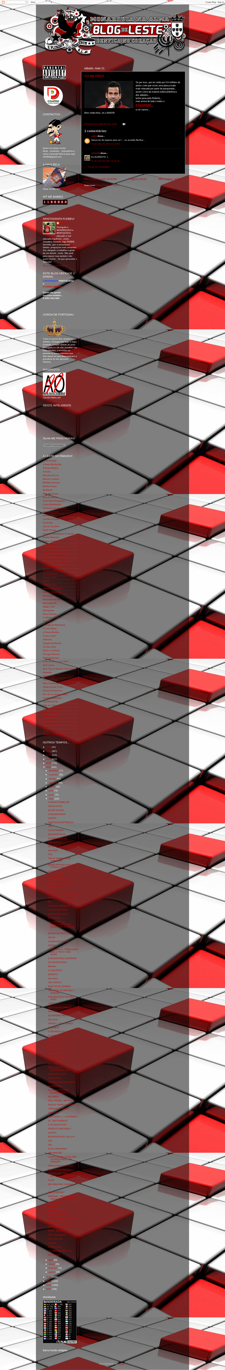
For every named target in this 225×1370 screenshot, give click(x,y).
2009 (49, 1281)
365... (51, 1145)
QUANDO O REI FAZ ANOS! (61, 1082)
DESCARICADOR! (57, 834)
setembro (53, 783)
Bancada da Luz (51, 475)
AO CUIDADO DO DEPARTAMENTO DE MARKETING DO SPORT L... (61, 926)
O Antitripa (48, 621)
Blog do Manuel (50, 497)
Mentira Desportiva (52, 592)
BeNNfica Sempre (51, 483)
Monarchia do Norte (52, 599)
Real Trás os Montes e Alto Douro (59, 669)
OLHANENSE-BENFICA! (60, 1251)
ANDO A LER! (54, 1247)
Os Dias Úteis (49, 647)
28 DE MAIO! (54, 846)
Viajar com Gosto (51, 712)
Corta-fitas (48, 523)
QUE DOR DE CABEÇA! (59, 1007)
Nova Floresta (49, 614)
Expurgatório (49, 545)
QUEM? (52, 945)
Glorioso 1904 (49, 577)
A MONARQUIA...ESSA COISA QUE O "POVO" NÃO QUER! (62, 951)
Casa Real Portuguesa (54, 501)
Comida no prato (51, 519)
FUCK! (51, 1180)
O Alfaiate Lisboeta (52, 617)
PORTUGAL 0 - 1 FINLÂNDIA (62, 1117)
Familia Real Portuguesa (55, 552)
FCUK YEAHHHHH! (57, 1149)
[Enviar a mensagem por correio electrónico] (123, 124)
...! (49, 1188)
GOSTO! (52, 1133)
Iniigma (46, 581)
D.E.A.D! (52, 1243)
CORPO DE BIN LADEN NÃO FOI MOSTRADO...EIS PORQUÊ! (62, 1159)
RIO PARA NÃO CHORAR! (60, 1184)
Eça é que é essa (51, 548)
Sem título (53, 850)
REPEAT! (52, 890)
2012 (49, 763)
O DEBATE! (53, 1027)
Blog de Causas (50, 493)
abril (51, 1260)
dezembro (54, 771)
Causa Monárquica (52, 504)
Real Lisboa (48, 665)
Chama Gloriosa (51, 512)
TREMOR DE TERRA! (58, 1109)
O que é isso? (49, 636)
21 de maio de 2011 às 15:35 (105, 161)
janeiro (52, 1272)
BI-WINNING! (54, 918)
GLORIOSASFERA (52, 570)
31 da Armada (49, 461)
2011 (48, 767)
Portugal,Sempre (51, 658)
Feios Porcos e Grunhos (54, 556)
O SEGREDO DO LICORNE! (61, 1031)
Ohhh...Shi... (54, 1113)
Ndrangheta (48, 610)
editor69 (95, 153)
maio (51, 799)
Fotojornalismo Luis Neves (56, 563)
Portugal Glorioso (51, 654)
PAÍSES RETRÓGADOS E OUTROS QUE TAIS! (60, 866)
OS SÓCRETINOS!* (57, 962)
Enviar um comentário (98, 167)
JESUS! (51, 937)
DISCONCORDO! (56, 1039)
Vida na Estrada (50, 716)
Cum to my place (51, 526)
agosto (52, 787)
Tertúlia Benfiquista (52, 698)
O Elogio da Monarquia (54, 625)
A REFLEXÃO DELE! (58, 914)
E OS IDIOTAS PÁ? (57, 1125)
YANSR (46, 727)
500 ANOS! (53, 1097)
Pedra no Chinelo (51, 650)
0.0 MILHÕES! (94, 76)
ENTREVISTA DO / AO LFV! (61, 1137)
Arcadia (46, 472)
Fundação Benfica (51, 566)
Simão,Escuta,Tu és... (53, 687)
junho (52, 795)
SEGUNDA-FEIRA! (57, 1074)
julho (51, 791)
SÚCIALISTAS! (55, 806)
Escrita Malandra (51, 537)
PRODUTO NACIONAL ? (60, 1129)
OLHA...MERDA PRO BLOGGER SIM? (58, 1091)
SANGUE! (53, 1207)
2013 (49, 759)
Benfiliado (47, 490)
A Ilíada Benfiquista (52, 464)
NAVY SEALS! (55, 1223)
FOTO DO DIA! (55, 1239)
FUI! (50, 854)
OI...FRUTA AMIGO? (58, 1121)
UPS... (51, 826)
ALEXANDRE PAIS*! (57, 1015)
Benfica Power (50, 486)
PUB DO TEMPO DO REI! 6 (61, 1105)
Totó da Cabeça (50, 705)
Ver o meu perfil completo (55, 266)
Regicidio (47, 672)
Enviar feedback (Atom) (107, 185)
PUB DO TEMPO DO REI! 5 (61, 1219)
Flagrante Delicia (51, 559)
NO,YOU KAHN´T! (57, 1047)
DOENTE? (53, 974)
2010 (49, 1277)
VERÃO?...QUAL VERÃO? (60, 1023)
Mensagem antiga (170, 179)
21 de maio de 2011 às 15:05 (105, 144)
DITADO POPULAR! (57, 838)
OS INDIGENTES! (56, 886)
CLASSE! (52, 1035)
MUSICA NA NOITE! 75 (59, 1056)
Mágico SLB (48, 607)
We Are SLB (48, 720)
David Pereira (49, 530)
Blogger (121, 1364)
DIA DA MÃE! (54, 1255)
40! (49, 902)
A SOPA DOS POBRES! (59, 941)
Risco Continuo (50, 680)
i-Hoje (46, 731)
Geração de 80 (50, 574)
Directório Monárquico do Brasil (58, 534)
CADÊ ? (52, 1003)
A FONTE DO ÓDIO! (58, 910)
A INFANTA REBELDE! (59, 802)
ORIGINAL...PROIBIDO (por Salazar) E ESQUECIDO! (61, 1197)
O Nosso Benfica (51, 632)
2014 (49, 755)
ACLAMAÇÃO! (55, 1153)
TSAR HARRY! (55, 1203)
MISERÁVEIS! (55, 1086)
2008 (49, 1285)
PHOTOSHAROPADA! (58, 1227)
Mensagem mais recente (100, 179)
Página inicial (137, 179)
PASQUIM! (53, 1051)
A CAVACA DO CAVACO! (60, 882)
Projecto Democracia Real (55, 661)
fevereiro (53, 1268)
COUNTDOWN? (56, 830)
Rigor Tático (49, 676)
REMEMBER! (54, 1211)
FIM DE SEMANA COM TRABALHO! (59, 859)
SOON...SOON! (55, 1231)
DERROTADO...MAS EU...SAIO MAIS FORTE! (61, 1175)
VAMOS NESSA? (56, 1192)
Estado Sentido (50, 541)
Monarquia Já (49, 603)
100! (50, 1141)
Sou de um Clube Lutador (55, 694)
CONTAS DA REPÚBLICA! (60, 822)
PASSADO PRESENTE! (59, 906)
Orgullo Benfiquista (52, 643)
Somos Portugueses (52, 690)
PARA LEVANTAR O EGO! (60, 1166)
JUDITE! (52, 818)
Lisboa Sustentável (52, 588)
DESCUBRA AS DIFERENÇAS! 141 (58, 876)
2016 (49, 747)
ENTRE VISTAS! (56, 810)
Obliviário (47, 639)
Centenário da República (55, 508)
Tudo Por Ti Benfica (52, 709)
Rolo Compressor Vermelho (56, 683)
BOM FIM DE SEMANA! (59, 986)
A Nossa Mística (50, 468)
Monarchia (48, 596)
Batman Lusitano (51, 479)
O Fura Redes (50, 628)
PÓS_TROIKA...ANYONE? (61, 1101)
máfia (94, 136)
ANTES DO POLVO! (57, 1215)
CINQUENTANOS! (57, 814)
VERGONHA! (54, 1078)
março (52, 1264)
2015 (49, 751)
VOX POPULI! (55, 842)
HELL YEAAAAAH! (57, 1235)
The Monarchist (50, 701)
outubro (53, 779)
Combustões (49, 515)
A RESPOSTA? (55, 1059)
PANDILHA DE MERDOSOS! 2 (62, 894)
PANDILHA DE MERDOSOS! (61, 898)
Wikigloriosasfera (51, 723)
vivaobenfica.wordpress (54, 734)
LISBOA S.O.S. (50, 585)
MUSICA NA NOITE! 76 (59, 933)
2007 (49, 1289)
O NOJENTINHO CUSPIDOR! (62, 958)
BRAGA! (52, 966)
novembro (54, 775)
